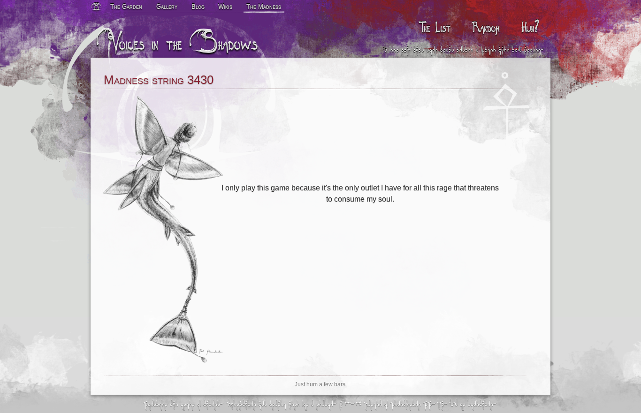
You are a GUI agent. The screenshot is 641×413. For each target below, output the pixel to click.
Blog (198, 6)
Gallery (166, 6)
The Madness (263, 6)
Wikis (225, 6)
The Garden (126, 6)
